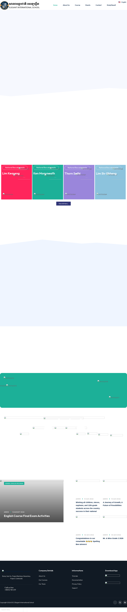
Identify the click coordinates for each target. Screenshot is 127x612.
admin (6, 512)
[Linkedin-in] (125, 602)
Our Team (42, 584)
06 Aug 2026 (89, 535)
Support (74, 588)
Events (88, 5)
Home (55, 5)
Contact (99, 5)
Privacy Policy (76, 584)
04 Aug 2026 (116, 535)
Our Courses (43, 580)
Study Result (111, 5)
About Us (66, 5)
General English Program (14, 483)
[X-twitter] (120, 602)
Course (77, 5)
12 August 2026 (18, 512)
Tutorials (75, 576)
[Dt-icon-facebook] (115, 602)
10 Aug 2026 (89, 499)
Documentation (77, 580)
